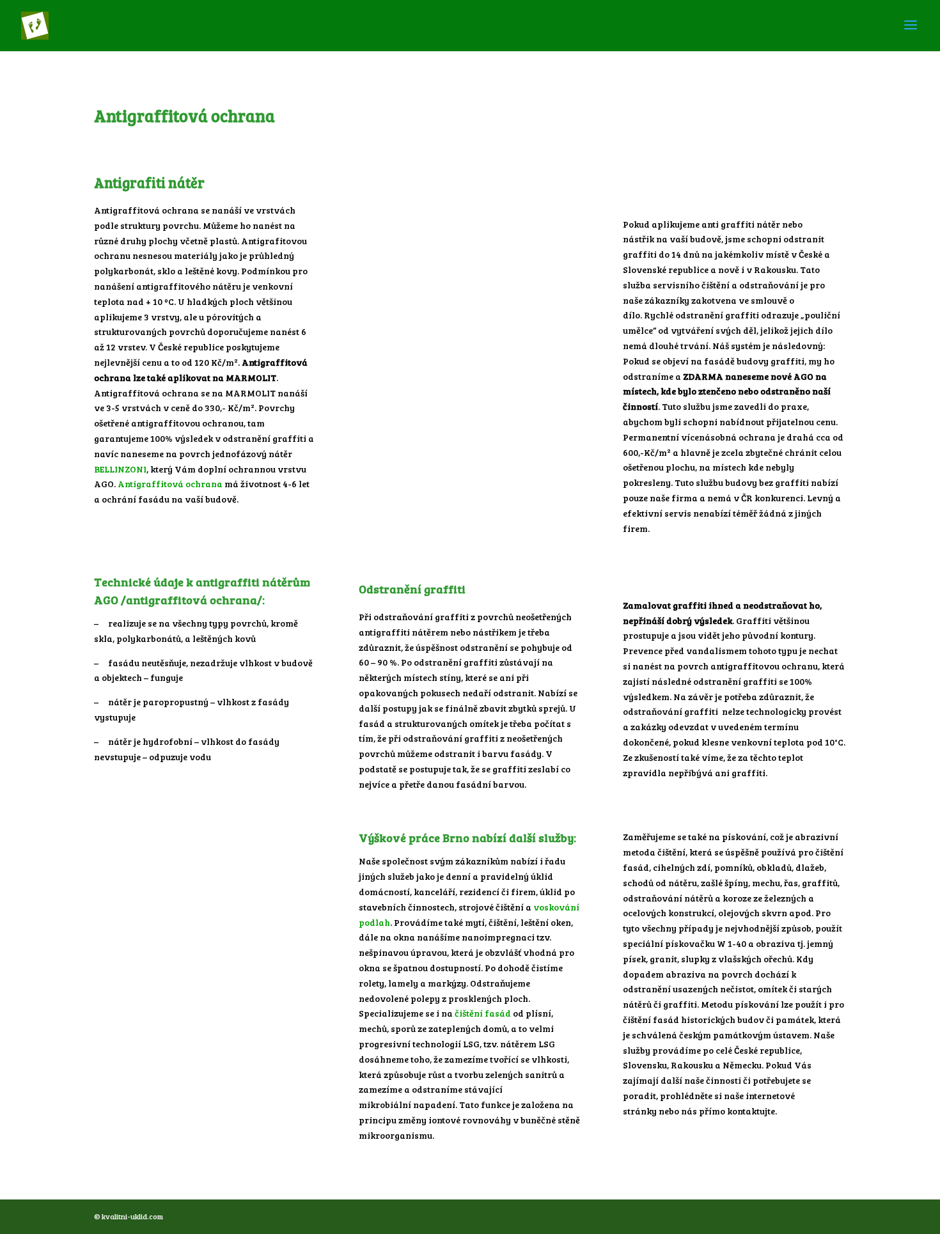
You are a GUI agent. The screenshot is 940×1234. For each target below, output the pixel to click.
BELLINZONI (120, 469)
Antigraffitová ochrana (170, 484)
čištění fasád (484, 1013)
